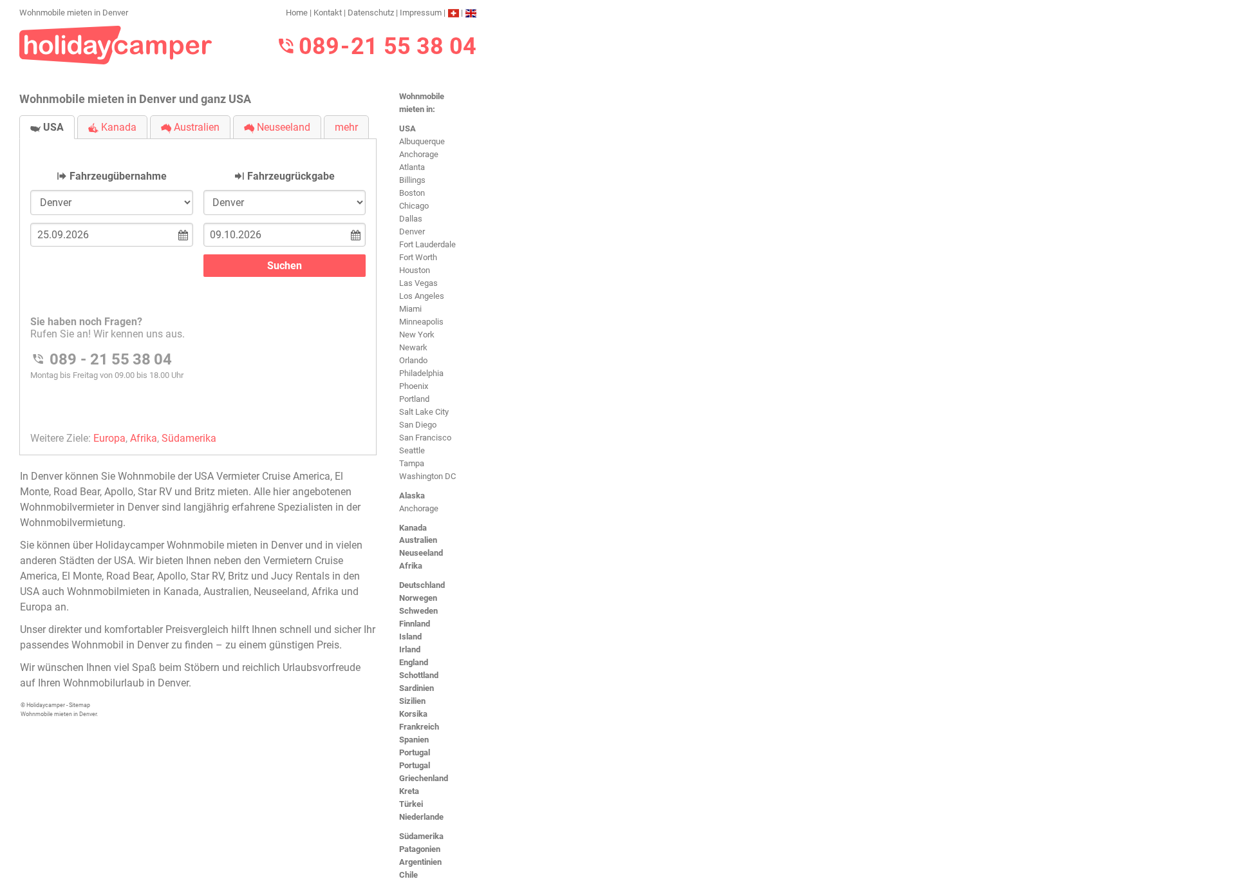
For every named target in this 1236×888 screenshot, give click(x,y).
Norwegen (418, 598)
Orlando (413, 360)
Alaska (412, 495)
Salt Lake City (424, 412)
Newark (413, 347)
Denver (412, 231)
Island (410, 636)
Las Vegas (418, 283)
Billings (412, 180)
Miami (410, 309)
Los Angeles (421, 296)
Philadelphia (421, 373)
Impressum (421, 12)
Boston (412, 193)
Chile (408, 875)
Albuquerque (422, 141)
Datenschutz (371, 12)
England (413, 662)
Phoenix (413, 386)
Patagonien (419, 849)
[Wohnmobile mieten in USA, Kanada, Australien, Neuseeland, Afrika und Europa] (115, 44)
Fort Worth (418, 257)
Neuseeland (421, 553)
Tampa (411, 463)
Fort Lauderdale (427, 244)
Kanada (413, 528)
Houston (414, 270)
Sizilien (412, 701)
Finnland (414, 623)
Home (297, 12)
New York (417, 334)
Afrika (410, 566)
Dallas (410, 218)
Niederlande (421, 817)
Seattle (412, 450)
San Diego (417, 425)
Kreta (409, 791)
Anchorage (418, 154)
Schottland (418, 675)
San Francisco (425, 437)
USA (407, 128)
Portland (414, 399)
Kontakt (328, 12)
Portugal (414, 752)
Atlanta (412, 167)
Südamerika (421, 836)
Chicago (414, 206)
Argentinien (420, 862)
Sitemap (79, 705)
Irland (409, 649)
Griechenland (423, 778)
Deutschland (422, 585)
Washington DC (427, 476)
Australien (418, 540)
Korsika (413, 714)
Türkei (411, 804)
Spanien (414, 739)
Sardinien (416, 688)
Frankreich (419, 727)
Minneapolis (421, 321)
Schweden (418, 611)
